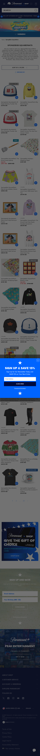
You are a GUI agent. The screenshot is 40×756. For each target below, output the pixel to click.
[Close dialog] (38, 360)
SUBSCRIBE (20, 384)
